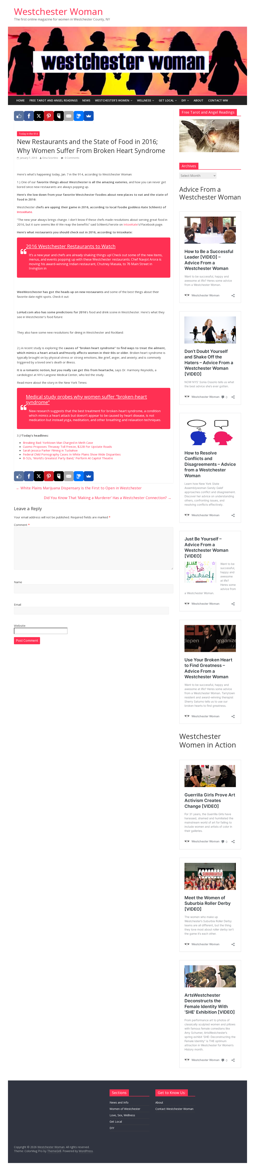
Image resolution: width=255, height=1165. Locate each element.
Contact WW (218, 100)
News (86, 100)
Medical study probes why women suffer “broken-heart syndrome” (86, 399)
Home (20, 100)
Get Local (166, 100)
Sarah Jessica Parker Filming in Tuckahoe (50, 450)
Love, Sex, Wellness (122, 1115)
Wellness (144, 100)
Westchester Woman (58, 11)
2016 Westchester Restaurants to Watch (71, 246)
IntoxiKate (24, 212)
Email (17, 604)
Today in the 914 (28, 133)
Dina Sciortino (50, 158)
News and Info (119, 1102)
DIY (183, 100)
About (198, 100)
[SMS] (79, 116)
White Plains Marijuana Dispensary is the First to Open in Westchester (79, 488)
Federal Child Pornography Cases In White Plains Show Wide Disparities (72, 454)
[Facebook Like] (19, 116)
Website (20, 626)
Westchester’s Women (112, 100)
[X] (39, 116)
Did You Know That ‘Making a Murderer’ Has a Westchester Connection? (107, 497)
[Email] (69, 116)
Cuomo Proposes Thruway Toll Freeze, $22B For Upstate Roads (67, 447)
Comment (22, 525)
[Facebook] (29, 116)
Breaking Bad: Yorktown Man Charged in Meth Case (58, 443)
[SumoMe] (89, 116)
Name (18, 582)
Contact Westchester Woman (174, 1109)
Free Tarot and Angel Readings (53, 100)
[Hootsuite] (59, 116)
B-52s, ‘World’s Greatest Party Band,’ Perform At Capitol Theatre (68, 458)
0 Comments (71, 158)
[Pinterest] (49, 116)
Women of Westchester (125, 1109)
